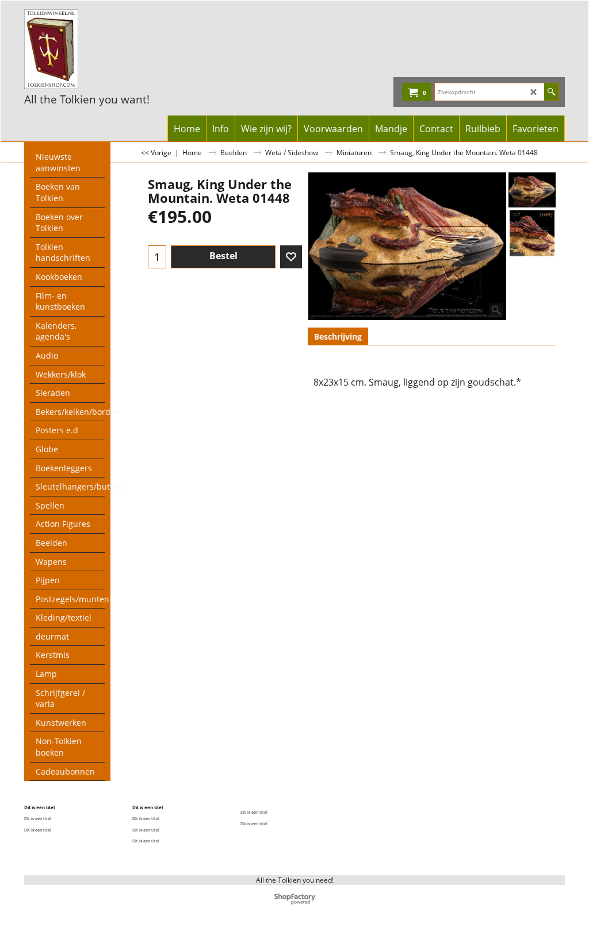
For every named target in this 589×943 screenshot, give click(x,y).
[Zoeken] (551, 92)
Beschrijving (338, 336)
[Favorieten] (291, 257)
